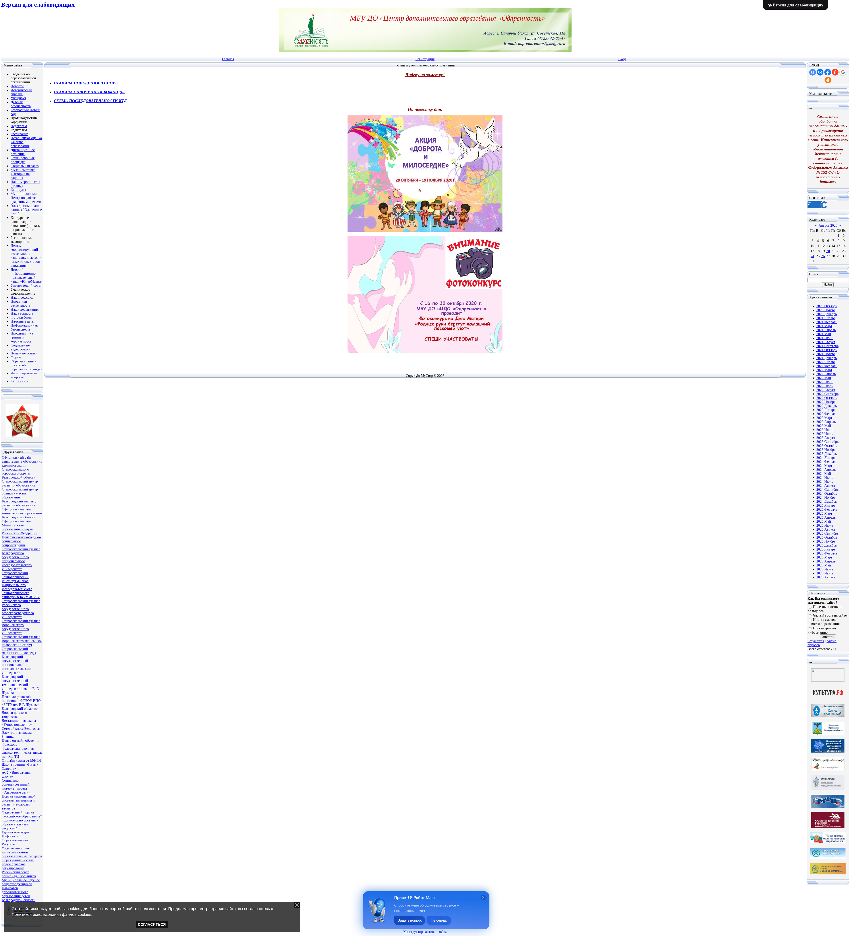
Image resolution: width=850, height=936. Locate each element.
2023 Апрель (826, 422)
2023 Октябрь (826, 446)
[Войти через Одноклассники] (828, 80)
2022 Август (825, 390)
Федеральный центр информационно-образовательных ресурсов (22, 852)
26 (823, 256)
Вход (622, 59)
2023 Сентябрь (827, 442)
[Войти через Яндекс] (835, 72)
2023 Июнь (824, 430)
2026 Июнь (824, 569)
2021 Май (823, 334)
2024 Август (825, 485)
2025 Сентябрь (827, 533)
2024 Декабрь (826, 501)
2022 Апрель (826, 374)
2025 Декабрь (826, 545)
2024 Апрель (826, 469)
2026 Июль (824, 573)
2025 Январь (825, 505)
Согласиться (152, 924)
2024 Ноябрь (825, 497)
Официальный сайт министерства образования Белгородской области (22, 513)
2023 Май (823, 426)
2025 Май (823, 521)
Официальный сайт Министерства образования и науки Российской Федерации (19, 527)
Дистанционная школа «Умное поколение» (19, 722)
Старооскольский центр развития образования (20, 483)
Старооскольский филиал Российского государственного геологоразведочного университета (21, 609)
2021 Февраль (826, 322)
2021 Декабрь (826, 358)
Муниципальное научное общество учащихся (21, 882)
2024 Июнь (824, 477)
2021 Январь (825, 318)
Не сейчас (439, 920)
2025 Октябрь (826, 537)
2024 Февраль (826, 461)
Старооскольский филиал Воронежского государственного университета (21, 627)
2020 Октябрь (826, 306)
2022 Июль (824, 386)
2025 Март (824, 513)
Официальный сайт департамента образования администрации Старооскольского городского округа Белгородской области (22, 467)
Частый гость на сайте (830, 615)
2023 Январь (825, 410)
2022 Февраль (826, 366)
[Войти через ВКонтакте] (820, 72)
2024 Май (823, 473)
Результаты (816, 641)
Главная (228, 59)
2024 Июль (824, 481)
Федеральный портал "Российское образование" (22, 814)
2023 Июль (824, 434)
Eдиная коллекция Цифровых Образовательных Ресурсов (15, 838)
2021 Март (824, 326)
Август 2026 (828, 225)
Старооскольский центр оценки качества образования (20, 493)
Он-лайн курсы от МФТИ (21, 760)
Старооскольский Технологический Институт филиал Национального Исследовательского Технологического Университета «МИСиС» (21, 585)
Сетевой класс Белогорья (21, 728)
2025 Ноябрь (825, 541)
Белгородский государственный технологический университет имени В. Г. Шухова (20, 685)
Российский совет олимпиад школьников (19, 874)
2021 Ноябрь (825, 354)
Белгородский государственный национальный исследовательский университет (16, 665)
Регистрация (425, 59)
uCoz (443, 932)
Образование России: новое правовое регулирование (18, 864)
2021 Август (825, 342)
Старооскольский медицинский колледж (19, 651)
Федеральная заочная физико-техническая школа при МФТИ (22, 752)
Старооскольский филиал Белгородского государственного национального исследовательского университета (21, 559)
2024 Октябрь (826, 493)
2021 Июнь (824, 338)
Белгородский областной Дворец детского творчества (21, 712)
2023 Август (825, 438)
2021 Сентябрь (827, 346)
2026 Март (824, 557)
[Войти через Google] (842, 72)
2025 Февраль (826, 509)
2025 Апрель (826, 517)
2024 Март (824, 465)
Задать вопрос (410, 920)
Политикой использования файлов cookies (51, 914)
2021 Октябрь (826, 350)
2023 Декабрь (826, 453)
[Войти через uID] (812, 72)
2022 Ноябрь (825, 402)
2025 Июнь (824, 525)
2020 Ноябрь (825, 310)
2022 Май (823, 378)
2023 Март (824, 418)
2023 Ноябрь (825, 449)
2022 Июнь (824, 382)
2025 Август (825, 529)
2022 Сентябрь (827, 394)
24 (812, 256)
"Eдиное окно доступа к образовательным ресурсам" (20, 824)
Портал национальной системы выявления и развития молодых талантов (19, 802)
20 (828, 251)
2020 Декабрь (826, 314)
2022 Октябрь (826, 398)
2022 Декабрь (826, 406)
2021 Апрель (826, 330)
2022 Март (824, 370)
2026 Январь (825, 549)
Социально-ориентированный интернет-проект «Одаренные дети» (16, 786)
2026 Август (825, 577)
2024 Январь (825, 457)
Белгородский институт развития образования (20, 503)
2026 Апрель (826, 561)
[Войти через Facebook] (827, 72)
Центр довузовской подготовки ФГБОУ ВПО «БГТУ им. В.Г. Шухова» (21, 700)
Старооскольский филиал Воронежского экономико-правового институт (22, 641)
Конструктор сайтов (418, 932)
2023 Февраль (826, 414)
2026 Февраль (826, 553)
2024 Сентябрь (827, 489)
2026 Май (823, 565)
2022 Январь (825, 362)
